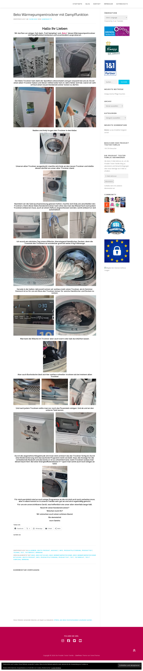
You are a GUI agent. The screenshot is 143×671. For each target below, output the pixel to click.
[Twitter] (74, 640)
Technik (16, 552)
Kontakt (97, 4)
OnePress (78, 655)
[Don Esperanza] (112, 210)
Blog (88, 4)
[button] (33, 57)
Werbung (39, 552)
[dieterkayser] (106, 199)
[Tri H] (117, 204)
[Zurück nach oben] (134, 650)
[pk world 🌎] (122, 199)
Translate (120, 21)
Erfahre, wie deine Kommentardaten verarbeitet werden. (73, 620)
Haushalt (55, 550)
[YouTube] (80, 640)
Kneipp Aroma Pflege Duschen (114, 94)
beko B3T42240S (42, 555)
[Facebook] (68, 640)
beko (33, 555)
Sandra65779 (47, 19)
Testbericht (30, 552)
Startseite (77, 4)
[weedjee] (106, 210)
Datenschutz (122, 4)
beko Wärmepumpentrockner (60, 555)
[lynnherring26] (112, 204)
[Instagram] (62, 640)
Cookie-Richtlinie (56, 668)
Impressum (108, 4)
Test (22, 552)
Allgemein (32, 550)
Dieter (106, 130)
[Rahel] (112, 199)
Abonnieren (109, 181)
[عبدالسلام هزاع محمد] (106, 204)
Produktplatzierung (72, 550)
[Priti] (122, 204)
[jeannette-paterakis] (117, 199)
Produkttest (87, 550)
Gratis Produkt (43, 550)
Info (61, 550)
